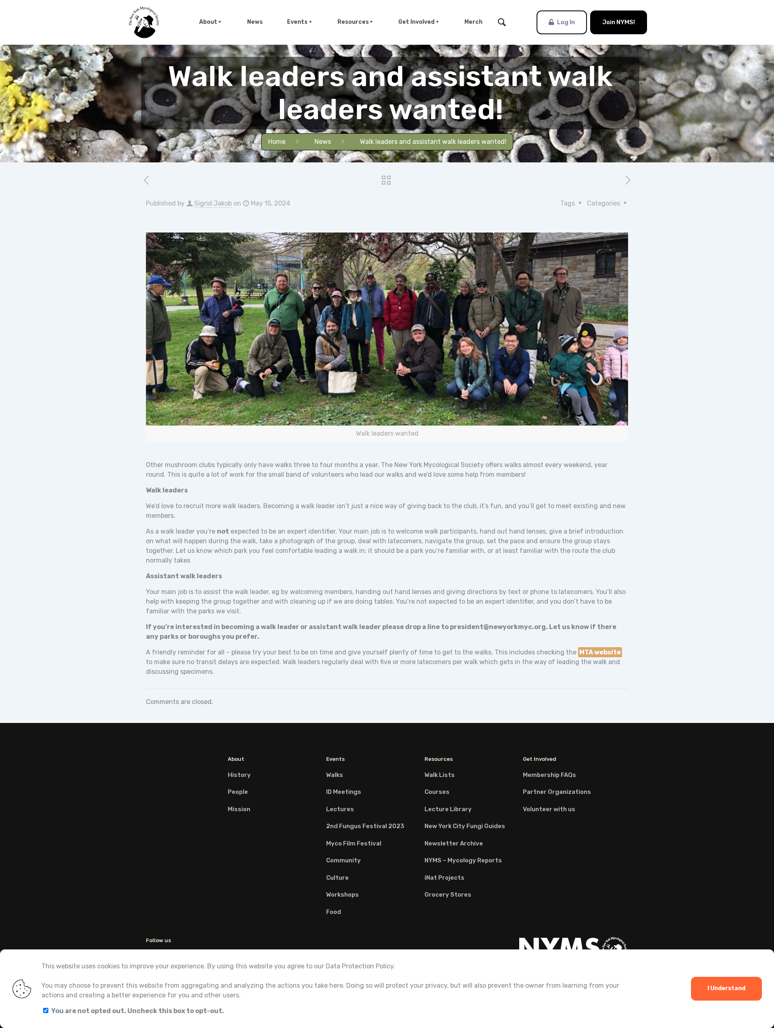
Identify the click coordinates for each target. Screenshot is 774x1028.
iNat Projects (444, 877)
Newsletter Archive (453, 843)
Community (343, 860)
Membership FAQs (549, 775)
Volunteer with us (549, 809)
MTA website (600, 652)
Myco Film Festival (353, 843)
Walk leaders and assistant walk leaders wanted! (433, 141)
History (239, 775)
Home (276, 141)
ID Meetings (343, 791)
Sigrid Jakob (213, 203)
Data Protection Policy (359, 966)
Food (333, 912)
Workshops (342, 894)
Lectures (340, 809)
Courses (436, 791)
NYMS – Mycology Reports (463, 860)
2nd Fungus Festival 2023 (365, 826)
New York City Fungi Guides (464, 826)
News (322, 141)
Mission (239, 809)
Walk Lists (439, 775)
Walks (334, 775)
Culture (337, 877)
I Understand (726, 988)
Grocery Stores (447, 894)
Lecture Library (448, 809)
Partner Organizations (557, 791)
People (238, 791)
